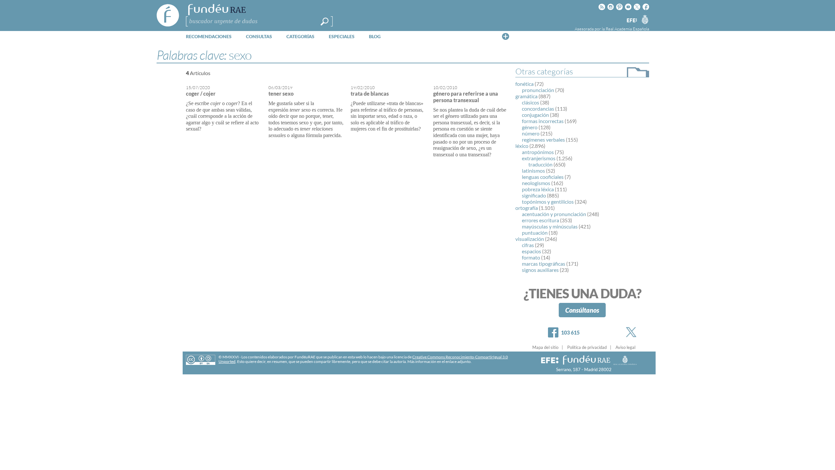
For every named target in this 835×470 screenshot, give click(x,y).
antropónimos (538, 152)
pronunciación (538, 90)
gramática (526, 96)
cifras (528, 245)
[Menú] (505, 36)
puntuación (535, 232)
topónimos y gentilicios (548, 201)
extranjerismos (538, 158)
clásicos (530, 102)
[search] (324, 21)
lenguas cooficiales (543, 177)
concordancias (538, 108)
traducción (540, 164)
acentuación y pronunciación (554, 214)
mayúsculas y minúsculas (550, 226)
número (530, 133)
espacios (531, 251)
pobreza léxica (538, 189)
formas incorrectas (543, 121)
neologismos (536, 183)
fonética (524, 84)
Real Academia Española (627, 28)
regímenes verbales (543, 139)
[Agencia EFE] (631, 20)
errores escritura (540, 220)
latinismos (533, 170)
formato (531, 257)
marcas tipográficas (543, 263)
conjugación (535, 115)
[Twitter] (632, 332)
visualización (529, 239)
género (530, 127)
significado (534, 195)
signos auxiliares (540, 270)
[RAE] (645, 19)
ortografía (526, 208)
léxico (521, 146)
